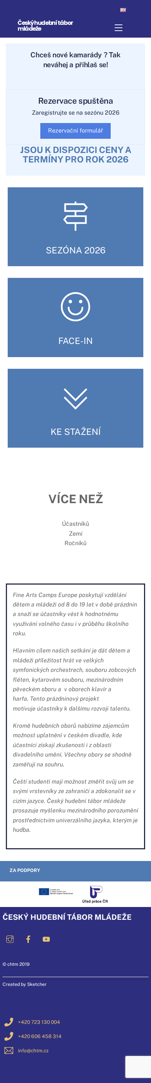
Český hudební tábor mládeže (45, 26)
